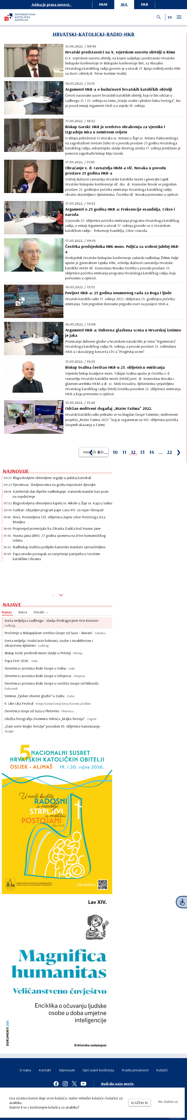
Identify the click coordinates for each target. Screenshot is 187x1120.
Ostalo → (41, 612)
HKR (144, 4)
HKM (103, 4)
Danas (7, 612)
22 (169, 452)
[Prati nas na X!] (74, 1083)
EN (170, 17)
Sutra (22, 612)
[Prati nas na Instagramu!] (65, 1083)
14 (151, 452)
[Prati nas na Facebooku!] (56, 1083)
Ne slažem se (168, 1101)
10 (115, 452)
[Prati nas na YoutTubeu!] (83, 1083)
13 (142, 452)
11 (124, 452)
